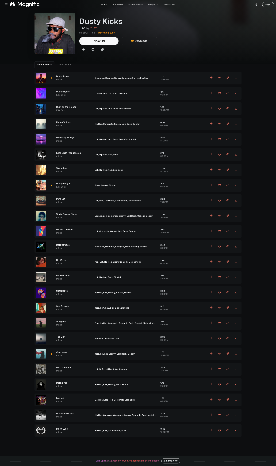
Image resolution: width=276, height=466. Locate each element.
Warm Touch (62, 168)
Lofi (105, 93)
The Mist (60, 336)
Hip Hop (103, 108)
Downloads (169, 4)
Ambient (99, 338)
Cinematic (113, 323)
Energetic (126, 78)
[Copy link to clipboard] (102, 49)
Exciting (144, 78)
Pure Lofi (60, 198)
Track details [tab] (64, 64)
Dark (115, 154)
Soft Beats (62, 290)
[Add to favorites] (93, 49)
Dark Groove (63, 244)
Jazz (97, 308)
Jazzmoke (61, 352)
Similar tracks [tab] (44, 64)
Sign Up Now (171, 460)
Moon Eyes (62, 428)
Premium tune (107, 32)
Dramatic (109, 246)
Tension (143, 246)
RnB (110, 154)
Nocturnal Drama (65, 413)
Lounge (98, 93)
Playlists (153, 4)
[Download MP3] (236, 78)
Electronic (99, 78)
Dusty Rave (62, 76)
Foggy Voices (63, 122)
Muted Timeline (64, 229)
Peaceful (123, 93)
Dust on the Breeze (66, 107)
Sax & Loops (62, 306)
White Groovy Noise (66, 214)
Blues (97, 185)
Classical (107, 415)
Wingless (61, 321)
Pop (97, 262)
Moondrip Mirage (65, 137)
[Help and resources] (256, 4)
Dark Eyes (61, 382)
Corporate (108, 124)
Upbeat (141, 216)
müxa (93, 28)
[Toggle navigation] (6, 4)
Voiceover (117, 4)
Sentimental (125, 108)
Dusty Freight (63, 183)
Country (109, 78)
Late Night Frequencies (68, 153)
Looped (60, 398)
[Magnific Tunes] (25, 4)
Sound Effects (135, 4)
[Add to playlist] (83, 49)
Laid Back (113, 93)
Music (104, 4)
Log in (268, 4)
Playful (135, 78)
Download (140, 41)
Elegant (149, 216)
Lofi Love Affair (64, 367)
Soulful (136, 124)
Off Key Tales (63, 275)
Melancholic (134, 200)
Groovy (117, 78)
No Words (61, 260)
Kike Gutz (60, 95)
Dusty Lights (63, 91)
